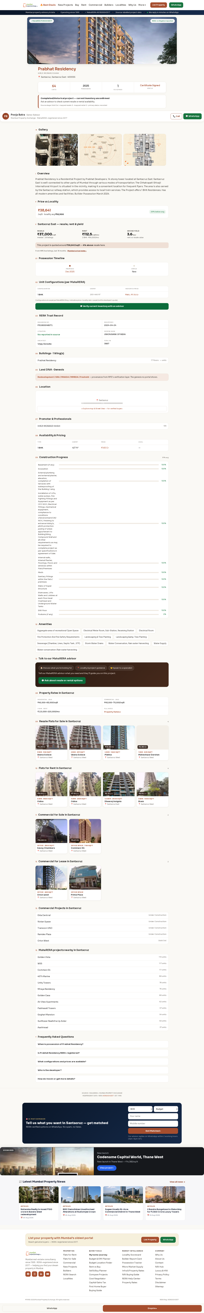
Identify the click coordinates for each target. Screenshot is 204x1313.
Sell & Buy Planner (98, 1270)
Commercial (95, 5)
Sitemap (159, 1286)
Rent (83, 5)
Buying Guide (95, 1290)
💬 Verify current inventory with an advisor (102, 306)
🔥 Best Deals (48, 5)
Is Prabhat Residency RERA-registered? (59, 1053)
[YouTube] (47, 1274)
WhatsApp (176, 5)
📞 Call (176, 116)
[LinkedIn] (41, 1274)
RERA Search (69, 1274)
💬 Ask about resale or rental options (62, 680)
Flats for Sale (69, 1259)
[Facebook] (28, 1274)
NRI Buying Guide (130, 1274)
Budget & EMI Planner (99, 1259)
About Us (159, 1259)
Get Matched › (153, 1131)
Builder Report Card (132, 1259)
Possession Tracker (132, 1262)
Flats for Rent (69, 1255)
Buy (77, 5)
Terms (158, 1278)
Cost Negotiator (97, 1278)
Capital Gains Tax (97, 1282)
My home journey (98, 1255)
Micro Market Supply (132, 1267)
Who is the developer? (50, 1070)
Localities (121, 5)
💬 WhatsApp (192, 116)
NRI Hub (159, 1267)
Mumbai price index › (76, 251)
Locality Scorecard (131, 1255)
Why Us (132, 5)
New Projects (65, 5)
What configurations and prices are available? (62, 1061)
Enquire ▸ (152, 1308)
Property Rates (129, 1282)
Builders (108, 5)
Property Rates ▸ (112, 712)
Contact (159, 1262)
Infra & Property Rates (133, 1270)
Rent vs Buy (94, 1267)
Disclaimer (160, 1282)
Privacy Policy (162, 1274)
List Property (158, 5)
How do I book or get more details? (56, 1079)
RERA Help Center (131, 1278)
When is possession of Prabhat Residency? (60, 1044)
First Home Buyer (97, 1286)
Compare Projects (98, 1274)
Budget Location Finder (100, 1262)
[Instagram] (34, 1274)
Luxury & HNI (161, 1270)
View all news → (177, 1182)
